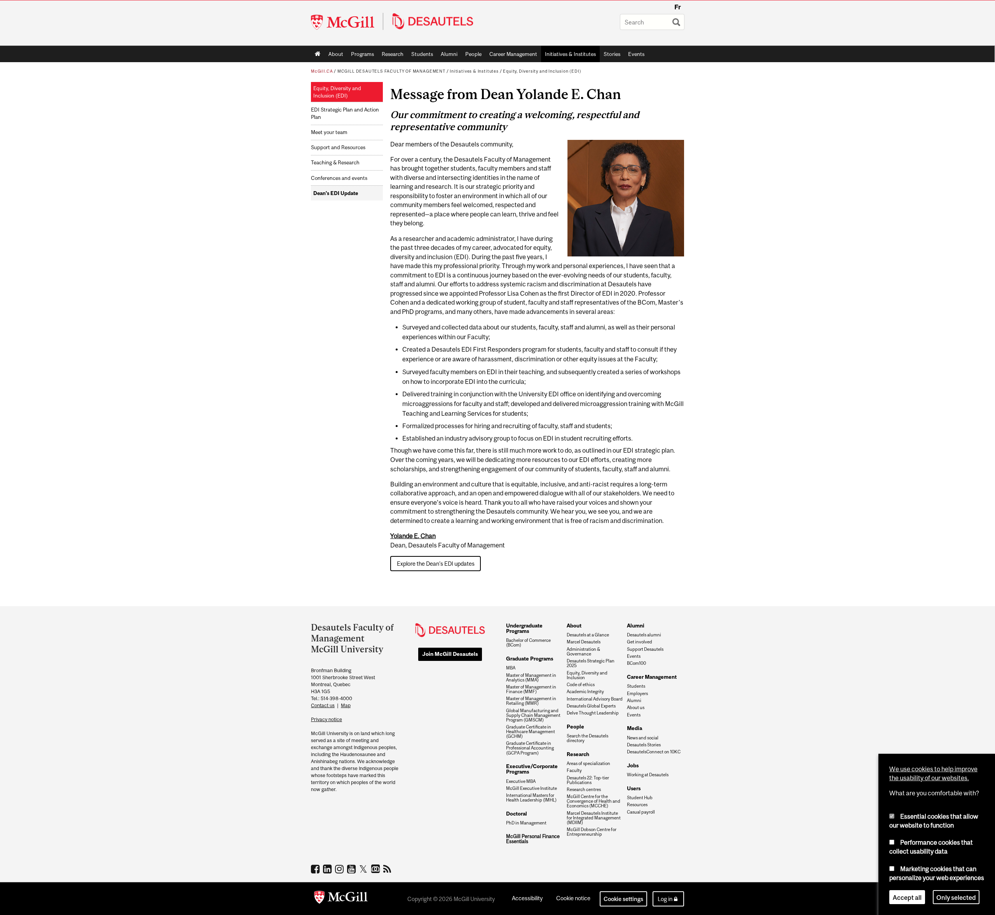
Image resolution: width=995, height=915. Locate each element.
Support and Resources (338, 147)
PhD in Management (526, 823)
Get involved (639, 642)
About (335, 54)
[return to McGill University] (341, 898)
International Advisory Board (595, 699)
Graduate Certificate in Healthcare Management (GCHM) (530, 732)
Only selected (956, 897)
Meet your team (329, 132)
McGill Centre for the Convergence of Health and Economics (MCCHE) (593, 801)
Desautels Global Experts (591, 706)
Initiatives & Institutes (568, 55)
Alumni (449, 54)
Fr (677, 7)
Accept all (907, 897)
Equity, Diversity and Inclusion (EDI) (542, 71)
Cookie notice (573, 898)
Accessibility (527, 898)
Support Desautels (645, 649)
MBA (510, 668)
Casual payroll (641, 812)
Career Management (513, 54)
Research (392, 54)
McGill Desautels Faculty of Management (391, 71)
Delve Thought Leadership (593, 713)
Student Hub (640, 797)
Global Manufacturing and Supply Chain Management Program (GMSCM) (533, 715)
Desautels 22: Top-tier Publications (588, 780)
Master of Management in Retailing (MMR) (531, 701)
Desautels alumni (644, 635)
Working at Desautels (648, 774)
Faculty (574, 770)
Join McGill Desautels (450, 654)
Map (346, 705)
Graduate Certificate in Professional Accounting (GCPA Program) (530, 748)
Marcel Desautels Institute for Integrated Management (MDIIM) (594, 818)
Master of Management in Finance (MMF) (531, 689)
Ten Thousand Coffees (376, 869)
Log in (665, 899)
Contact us (323, 705)
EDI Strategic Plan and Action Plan (345, 113)
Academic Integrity (585, 691)
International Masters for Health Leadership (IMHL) (531, 797)
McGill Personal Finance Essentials (533, 839)
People (473, 54)
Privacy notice (326, 719)
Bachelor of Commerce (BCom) (528, 642)
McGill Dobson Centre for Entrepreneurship (591, 832)
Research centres (584, 789)
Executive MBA (521, 781)
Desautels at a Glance (588, 635)
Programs (360, 55)
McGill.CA (322, 71)
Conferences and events (339, 178)
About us (635, 707)
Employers (637, 693)
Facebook (316, 868)
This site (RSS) (388, 868)
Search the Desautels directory (587, 738)
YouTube (352, 868)
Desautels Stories (644, 744)
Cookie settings (623, 899)
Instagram (340, 868)
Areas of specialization (588, 763)
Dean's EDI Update (335, 193)
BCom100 (636, 663)
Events (636, 54)
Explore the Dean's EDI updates (436, 563)
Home (318, 54)
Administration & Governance (583, 651)
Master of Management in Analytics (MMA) (531, 677)
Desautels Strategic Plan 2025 (590, 663)
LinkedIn (328, 868)
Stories (612, 54)
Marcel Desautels (583, 642)
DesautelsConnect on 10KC (654, 751)
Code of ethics (581, 684)
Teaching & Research (335, 163)
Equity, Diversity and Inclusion (587, 675)
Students (422, 54)
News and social (642, 737)
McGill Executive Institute (531, 788)
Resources (637, 804)
